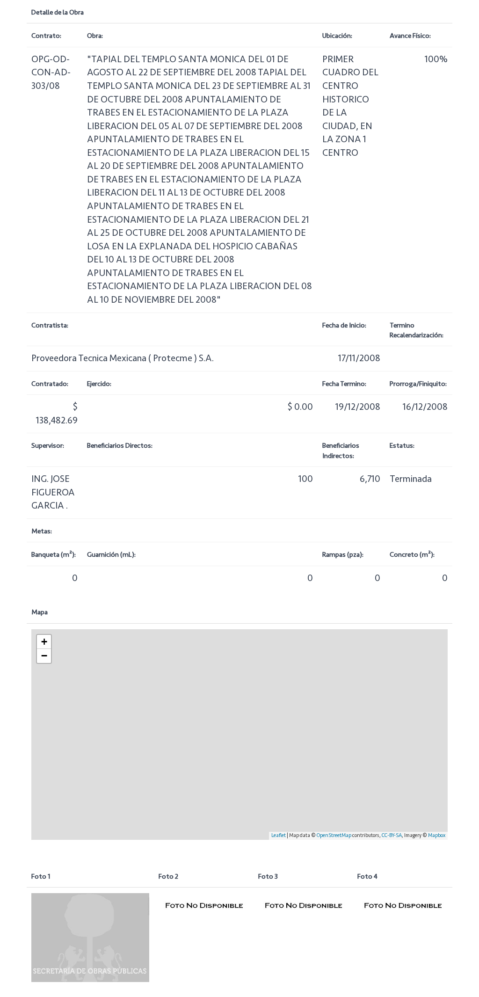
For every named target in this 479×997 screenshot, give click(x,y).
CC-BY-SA (392, 835)
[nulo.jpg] (204, 905)
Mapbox (436, 835)
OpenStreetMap (334, 835)
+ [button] (44, 642)
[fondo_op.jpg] (90, 937)
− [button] (44, 656)
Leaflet (278, 835)
